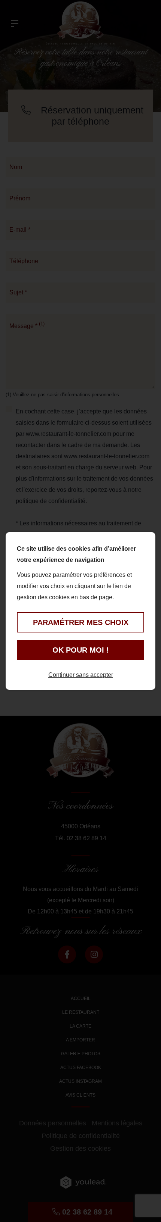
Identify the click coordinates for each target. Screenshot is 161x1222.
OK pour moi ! (80, 650)
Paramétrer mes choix (80, 622)
